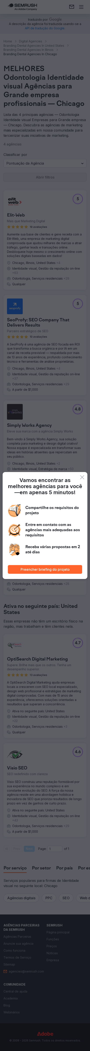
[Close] (82, 477)
